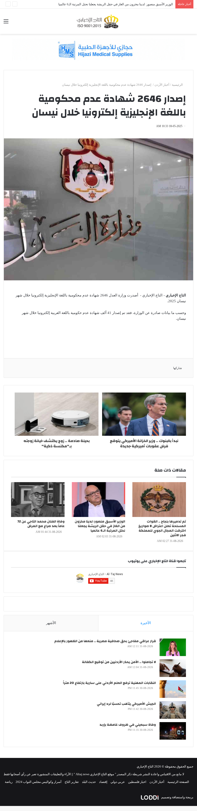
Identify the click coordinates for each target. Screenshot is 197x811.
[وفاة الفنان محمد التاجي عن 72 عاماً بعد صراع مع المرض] (38, 499)
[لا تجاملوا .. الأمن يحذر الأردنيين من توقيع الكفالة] (173, 668)
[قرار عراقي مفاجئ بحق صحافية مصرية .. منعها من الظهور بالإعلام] (173, 647)
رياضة (8, 782)
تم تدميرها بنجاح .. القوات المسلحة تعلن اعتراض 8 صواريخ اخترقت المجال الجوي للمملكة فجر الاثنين (162, 528)
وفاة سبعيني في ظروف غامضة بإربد (127, 725)
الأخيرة (146, 623)
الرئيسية (178, 84)
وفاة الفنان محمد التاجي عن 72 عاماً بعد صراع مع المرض (41, 523)
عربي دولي (118, 782)
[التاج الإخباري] (98, 21)
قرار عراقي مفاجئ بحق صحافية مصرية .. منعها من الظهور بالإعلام (105, 641)
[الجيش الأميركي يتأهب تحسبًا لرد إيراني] (173, 710)
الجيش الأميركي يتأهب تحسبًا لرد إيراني (126, 704)
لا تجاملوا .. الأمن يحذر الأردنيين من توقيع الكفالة (119, 662)
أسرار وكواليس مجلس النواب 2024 (39, 782)
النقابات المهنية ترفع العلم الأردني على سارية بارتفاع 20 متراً (109, 683)
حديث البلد (89, 782)
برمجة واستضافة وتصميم (176, 797)
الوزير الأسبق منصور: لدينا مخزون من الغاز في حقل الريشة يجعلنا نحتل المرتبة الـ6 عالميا (115, 4)
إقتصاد (103, 782)
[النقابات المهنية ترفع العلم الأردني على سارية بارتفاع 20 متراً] (173, 689)
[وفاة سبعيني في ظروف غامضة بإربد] (173, 731)
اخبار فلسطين (137, 782)
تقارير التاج (72, 782)
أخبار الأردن (161, 84)
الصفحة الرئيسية (178, 782)
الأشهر (51, 623)
